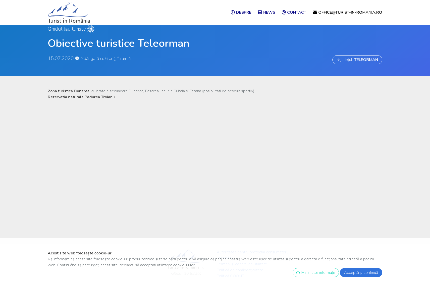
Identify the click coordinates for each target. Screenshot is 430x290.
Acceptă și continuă (361, 272)
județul (359, 59)
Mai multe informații (317, 272)
